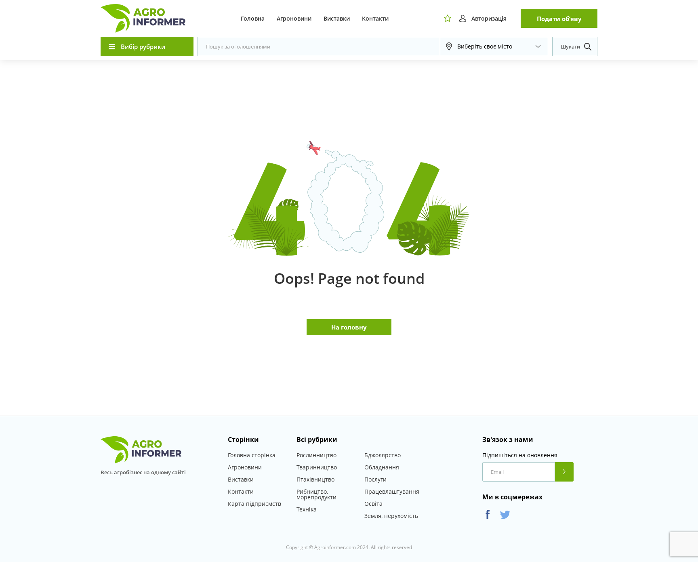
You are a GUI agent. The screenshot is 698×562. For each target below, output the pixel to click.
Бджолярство (382, 455)
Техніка (306, 509)
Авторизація (489, 18)
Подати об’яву (559, 19)
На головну (349, 327)
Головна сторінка (251, 455)
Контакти (375, 18)
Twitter (505, 514)
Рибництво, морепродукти (316, 494)
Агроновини (294, 18)
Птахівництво (315, 479)
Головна (253, 18)
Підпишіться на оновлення (519, 455)
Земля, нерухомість (391, 516)
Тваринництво (316, 467)
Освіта (373, 503)
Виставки (337, 18)
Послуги (375, 479)
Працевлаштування (391, 491)
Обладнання (381, 467)
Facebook (487, 514)
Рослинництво (316, 455)
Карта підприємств (254, 503)
